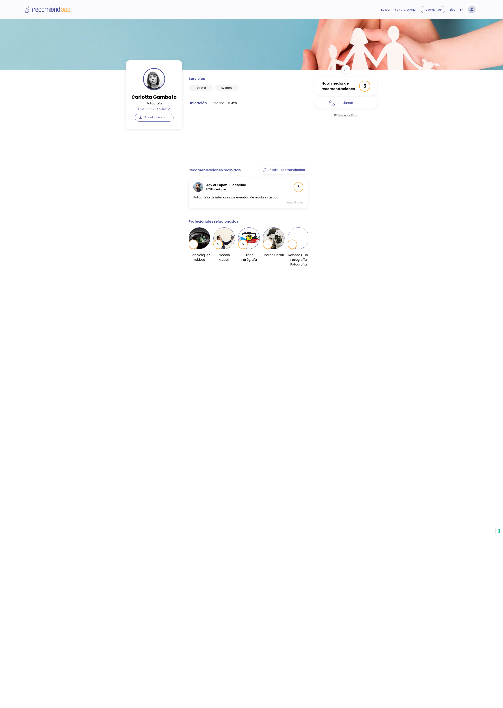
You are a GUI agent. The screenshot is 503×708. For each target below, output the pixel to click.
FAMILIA (143, 109)
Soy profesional (405, 10)
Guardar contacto (156, 117)
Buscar (385, 10)
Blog (452, 10)
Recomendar (433, 10)
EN (461, 10)
